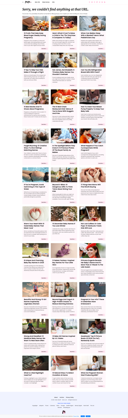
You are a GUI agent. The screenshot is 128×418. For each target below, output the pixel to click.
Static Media (58, 399)
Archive (62, 397)
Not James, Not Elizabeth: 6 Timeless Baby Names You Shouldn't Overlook (63, 72)
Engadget (35, 405)
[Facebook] (89, 2)
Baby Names (46, 2)
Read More (44, 48)
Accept (83, 416)
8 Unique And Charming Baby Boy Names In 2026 (34, 261)
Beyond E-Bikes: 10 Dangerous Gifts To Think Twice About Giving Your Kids (62, 188)
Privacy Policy (70, 397)
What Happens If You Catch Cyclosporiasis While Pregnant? (92, 148)
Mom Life (37, 2)
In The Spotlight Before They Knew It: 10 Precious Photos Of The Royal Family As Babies (63, 149)
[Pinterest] (95, 2)
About (56, 397)
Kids (53, 2)
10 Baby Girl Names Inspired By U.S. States (63, 337)
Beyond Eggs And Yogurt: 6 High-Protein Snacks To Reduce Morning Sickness (63, 302)
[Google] (102, 2)
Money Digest (78, 405)
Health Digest (69, 405)
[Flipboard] (97, 2)
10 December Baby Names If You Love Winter (63, 225)
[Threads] (100, 2)
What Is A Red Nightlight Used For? (34, 374)
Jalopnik (41, 405)
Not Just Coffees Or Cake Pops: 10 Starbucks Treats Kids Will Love (91, 226)
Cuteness (52, 405)
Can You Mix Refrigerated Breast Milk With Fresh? (91, 71)
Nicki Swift (86, 405)
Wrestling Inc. (66, 407)
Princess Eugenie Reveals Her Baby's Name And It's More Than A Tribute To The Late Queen (92, 264)
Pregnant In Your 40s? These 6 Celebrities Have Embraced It (92, 302)
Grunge (63, 405)
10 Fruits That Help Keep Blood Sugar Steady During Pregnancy (35, 35)
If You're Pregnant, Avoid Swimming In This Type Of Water (34, 187)
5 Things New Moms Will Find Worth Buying (91, 186)
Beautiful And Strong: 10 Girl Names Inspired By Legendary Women (35, 302)
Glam (57, 405)
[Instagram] (92, 2)
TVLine (46, 405)
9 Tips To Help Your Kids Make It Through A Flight (34, 71)
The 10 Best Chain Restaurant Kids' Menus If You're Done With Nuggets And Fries (63, 110)
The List (92, 405)
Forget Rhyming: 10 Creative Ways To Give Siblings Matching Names (35, 148)
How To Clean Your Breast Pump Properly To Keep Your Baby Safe (92, 109)
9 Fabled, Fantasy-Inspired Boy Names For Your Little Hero (63, 263)
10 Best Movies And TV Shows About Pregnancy (34, 108)
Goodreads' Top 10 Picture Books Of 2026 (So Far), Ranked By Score (91, 338)
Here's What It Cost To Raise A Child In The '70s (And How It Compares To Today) (63, 35)
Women (60, 407)
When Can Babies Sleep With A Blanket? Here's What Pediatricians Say (92, 35)
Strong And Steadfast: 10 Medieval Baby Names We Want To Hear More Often (34, 338)
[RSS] (105, 2)
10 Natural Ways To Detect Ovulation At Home (63, 374)
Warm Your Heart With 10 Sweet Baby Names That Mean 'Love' (34, 226)
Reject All (88, 416)
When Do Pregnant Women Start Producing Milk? (92, 374)
